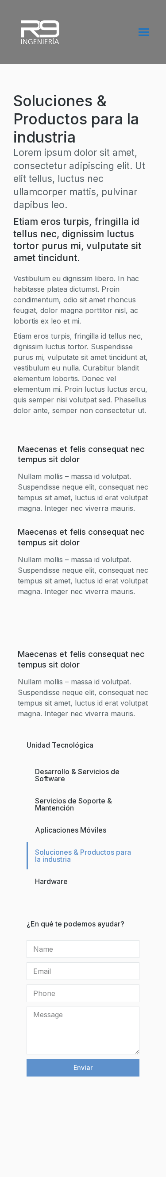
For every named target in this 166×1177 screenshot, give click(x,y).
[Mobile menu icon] (144, 32)
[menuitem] (83, 775)
